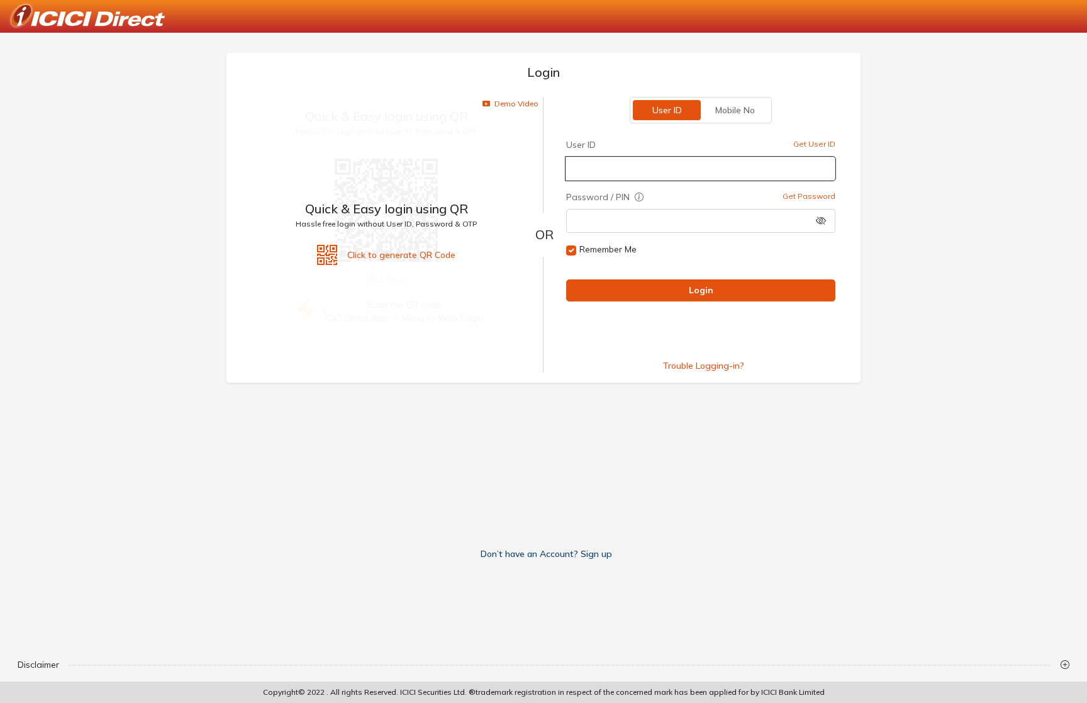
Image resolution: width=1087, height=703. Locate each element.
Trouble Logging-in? (703, 365)
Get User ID (814, 144)
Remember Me (608, 249)
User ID (667, 110)
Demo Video (515, 103)
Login (701, 290)
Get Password (809, 196)
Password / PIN (599, 197)
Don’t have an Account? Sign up (546, 554)
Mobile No (735, 110)
